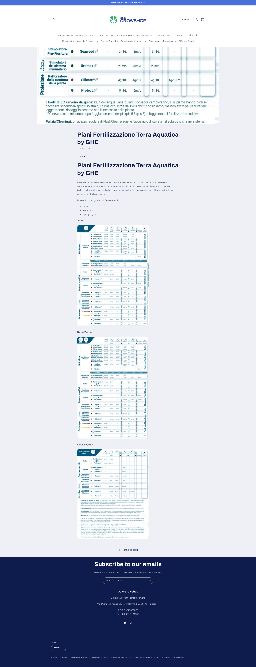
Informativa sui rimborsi (98, 657)
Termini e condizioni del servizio (146, 657)
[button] (54, 20)
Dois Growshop (64, 657)
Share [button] (82, 156)
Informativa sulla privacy (121, 657)
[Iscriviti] (150, 580)
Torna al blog (130, 550)
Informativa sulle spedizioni (173, 657)
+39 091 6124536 (130, 614)
